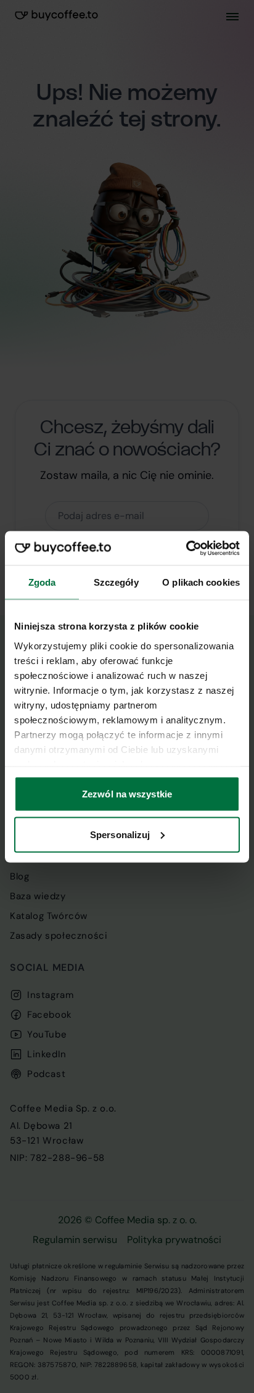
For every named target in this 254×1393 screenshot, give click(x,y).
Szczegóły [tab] (116, 582)
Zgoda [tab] (42, 582)
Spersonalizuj (120, 834)
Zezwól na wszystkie (127, 794)
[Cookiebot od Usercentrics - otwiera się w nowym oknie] (186, 548)
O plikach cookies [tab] (201, 582)
